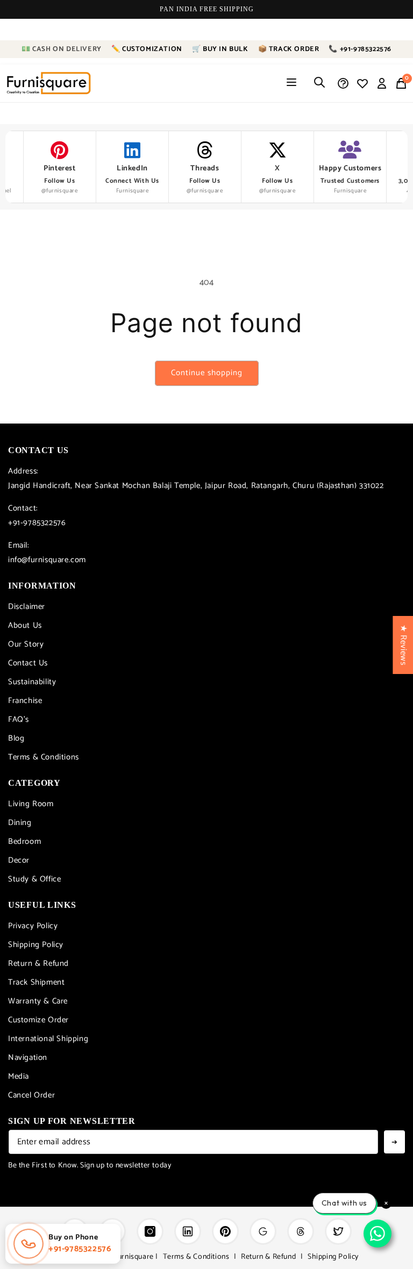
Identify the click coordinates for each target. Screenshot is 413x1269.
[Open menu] (291, 83)
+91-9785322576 (37, 522)
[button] (401, 83)
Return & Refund (38, 963)
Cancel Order (31, 1095)
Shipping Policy (35, 944)
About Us (25, 625)
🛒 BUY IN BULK (220, 49)
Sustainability (32, 682)
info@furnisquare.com (47, 560)
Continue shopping (207, 372)
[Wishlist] (362, 83)
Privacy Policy (33, 926)
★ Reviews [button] (403, 644)
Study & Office (34, 879)
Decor (19, 860)
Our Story (26, 644)
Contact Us (28, 663)
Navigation (27, 1057)
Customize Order (38, 1020)
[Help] (343, 83)
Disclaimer (26, 606)
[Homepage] (48, 83)
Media (18, 1076)
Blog (16, 738)
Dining (20, 822)
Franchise (25, 700)
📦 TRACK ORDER (288, 49)
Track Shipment (36, 982)
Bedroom (24, 841)
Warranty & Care (38, 1001)
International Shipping (48, 1038)
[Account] (381, 83)
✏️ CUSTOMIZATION (146, 49)
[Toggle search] (319, 83)
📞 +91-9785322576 (360, 49)
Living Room (31, 804)
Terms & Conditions (43, 757)
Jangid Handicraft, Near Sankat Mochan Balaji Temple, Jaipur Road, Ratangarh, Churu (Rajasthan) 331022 (196, 485)
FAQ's (18, 719)
